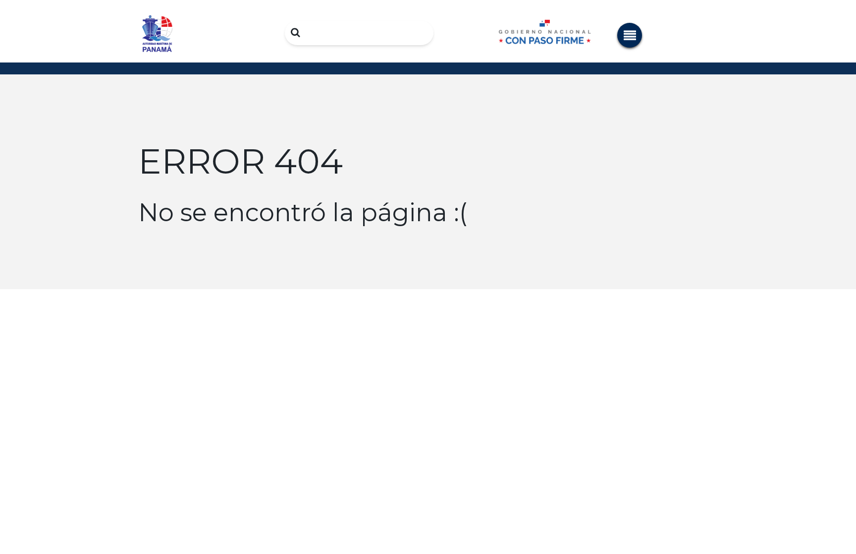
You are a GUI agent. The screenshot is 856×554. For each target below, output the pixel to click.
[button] (629, 35)
